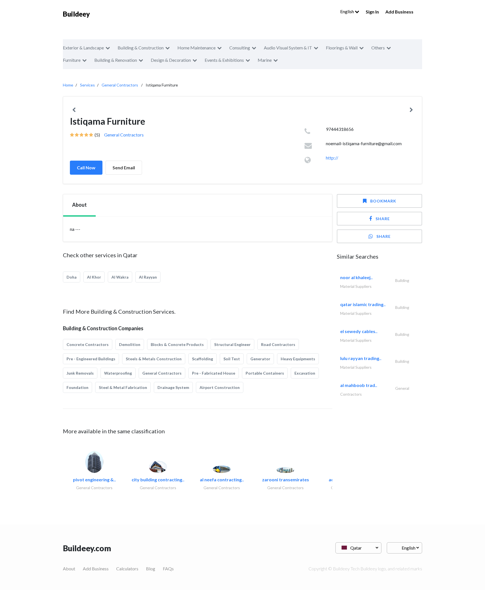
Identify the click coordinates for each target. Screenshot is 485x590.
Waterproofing (118, 373)
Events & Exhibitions (224, 60)
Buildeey (76, 14)
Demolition (129, 344)
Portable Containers (265, 373)
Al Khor (94, 277)
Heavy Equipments (298, 358)
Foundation (77, 387)
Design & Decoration (171, 60)
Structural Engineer (232, 344)
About (69, 568)
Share (383, 218)
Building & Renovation (115, 60)
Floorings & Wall (342, 47)
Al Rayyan (148, 277)
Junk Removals (80, 373)
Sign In (372, 11)
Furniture (72, 60)
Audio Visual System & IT (288, 47)
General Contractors (120, 85)
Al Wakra (120, 277)
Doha (72, 277)
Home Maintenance (196, 47)
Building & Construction (141, 47)
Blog (150, 568)
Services (87, 85)
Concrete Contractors (88, 344)
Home (68, 85)
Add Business (399, 11)
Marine (265, 60)
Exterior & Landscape (83, 47)
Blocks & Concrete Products (177, 344)
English (347, 11)
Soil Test (231, 358)
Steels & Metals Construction (154, 358)
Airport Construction (220, 387)
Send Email (124, 167)
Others (378, 47)
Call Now (86, 167)
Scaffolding (202, 358)
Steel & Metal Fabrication (123, 387)
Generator (260, 358)
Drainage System (173, 387)
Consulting (239, 47)
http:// (332, 157)
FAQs (168, 568)
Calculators (127, 568)
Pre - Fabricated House (213, 373)
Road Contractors (278, 344)
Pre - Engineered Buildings (91, 358)
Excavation (304, 373)
